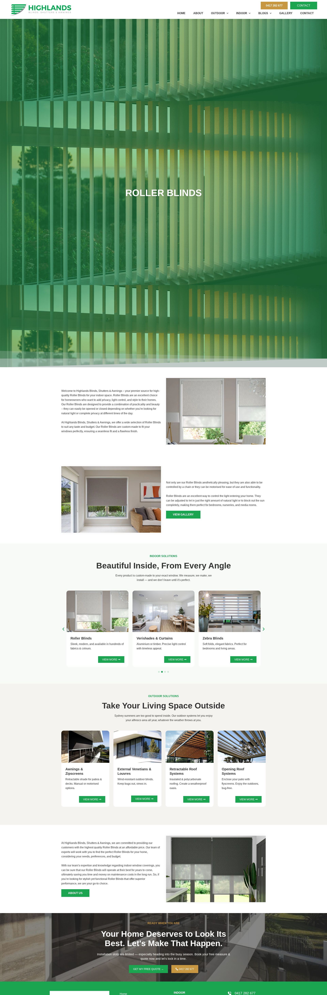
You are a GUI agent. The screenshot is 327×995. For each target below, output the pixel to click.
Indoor (241, 13)
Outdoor (218, 13)
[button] (63, 629)
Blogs (263, 13)
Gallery (285, 13)
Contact (307, 13)
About (198, 13)
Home (181, 13)
